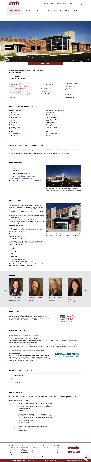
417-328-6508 (68, 346)
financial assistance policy (15, 335)
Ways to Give (35, 447)
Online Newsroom (47, 447)
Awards (56, 452)
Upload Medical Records (18, 382)
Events (45, 450)
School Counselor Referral (15, 215)
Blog (45, 452)
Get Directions (12, 97)
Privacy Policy (52, 460)
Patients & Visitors (65, 11)
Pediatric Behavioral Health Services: (18, 219)
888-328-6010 (60, 457)
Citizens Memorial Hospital (19, 460)
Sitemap (46, 460)
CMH (8, 18)
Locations (13, 18)
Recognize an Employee (13, 453)
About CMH (57, 447)
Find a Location (52, 11)
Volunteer (34, 450)
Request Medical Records (19, 375)
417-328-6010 (51, 457)
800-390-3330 (20, 360)
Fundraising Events (36, 449)
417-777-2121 (16, 133)
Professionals (78, 11)
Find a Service (29, 11)
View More (45, 434)
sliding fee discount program (32, 335)
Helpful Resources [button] (14, 10)
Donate (64, 4)
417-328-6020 (53, 133)
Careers (58, 4)
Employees (23, 454)
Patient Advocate (14, 450)
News (45, 449)
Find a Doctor (40, 11)
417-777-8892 (45, 93)
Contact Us (72, 4)
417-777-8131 (47, 91)
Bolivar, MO (24, 457)
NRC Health (52, 436)
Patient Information (14, 447)
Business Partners (25, 452)
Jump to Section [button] (44, 64)
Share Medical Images (18, 379)
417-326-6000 (36, 457)
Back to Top (87, 458)
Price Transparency (14, 449)
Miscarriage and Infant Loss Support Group (21, 178)
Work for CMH (24, 447)
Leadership (57, 449)
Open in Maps (14, 84)
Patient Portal (49, 4)
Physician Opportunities (24, 449)
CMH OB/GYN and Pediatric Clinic (25, 18)
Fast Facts (57, 450)
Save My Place (32, 229)
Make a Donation (36, 452)
